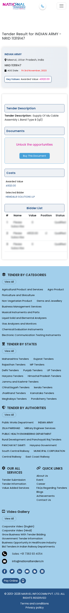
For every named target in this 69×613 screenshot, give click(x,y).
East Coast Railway (38, 456)
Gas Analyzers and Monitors (19, 323)
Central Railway (11, 456)
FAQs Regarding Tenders (52, 488)
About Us (42, 475)
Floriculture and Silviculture (18, 295)
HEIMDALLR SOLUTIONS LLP (20, 196)
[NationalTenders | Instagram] (42, 571)
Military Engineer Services (40, 428)
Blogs (40, 492)
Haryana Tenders (12, 376)
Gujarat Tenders (43, 359)
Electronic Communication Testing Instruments (31, 335)
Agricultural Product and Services (22, 289)
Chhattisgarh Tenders (15, 387)
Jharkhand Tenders (14, 393)
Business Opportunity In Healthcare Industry (29, 542)
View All (9, 281)
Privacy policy (34, 607)
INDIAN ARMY (45, 422)
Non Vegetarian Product (17, 301)
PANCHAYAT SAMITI (13, 445)
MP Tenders (37, 364)
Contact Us (44, 500)
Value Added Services (15, 488)
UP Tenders (54, 370)
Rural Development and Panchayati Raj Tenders (31, 439)
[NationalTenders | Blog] (34, 571)
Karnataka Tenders (42, 393)
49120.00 (11, 185)
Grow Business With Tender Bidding (24, 534)
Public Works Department (18, 422)
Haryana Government (43, 445)
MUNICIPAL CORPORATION (49, 451)
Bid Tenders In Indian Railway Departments (28, 546)
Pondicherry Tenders (44, 399)
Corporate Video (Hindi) (17, 530)
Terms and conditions (34, 603)
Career (41, 484)
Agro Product (56, 289)
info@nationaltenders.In (28, 561)
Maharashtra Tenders (15, 359)
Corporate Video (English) (18, 526)
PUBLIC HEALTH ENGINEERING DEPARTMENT (26, 434)
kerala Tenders (43, 387)
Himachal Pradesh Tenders (44, 376)
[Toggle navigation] (61, 6)
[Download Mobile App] (23, 580)
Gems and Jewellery (49, 301)
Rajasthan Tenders (13, 364)
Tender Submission (14, 480)
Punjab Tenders (33, 370)
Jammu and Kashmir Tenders (20, 381)
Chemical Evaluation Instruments (22, 329)
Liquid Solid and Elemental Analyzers (24, 318)
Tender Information (14, 484)
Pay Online (11, 581)
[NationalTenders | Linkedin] (19, 571)
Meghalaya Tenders (14, 399)
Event (40, 480)
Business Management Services (22, 306)
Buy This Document (34, 155)
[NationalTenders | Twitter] (12, 571)
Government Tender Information (22, 538)
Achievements (46, 496)
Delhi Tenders (10, 370)
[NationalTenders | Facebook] (4, 571)
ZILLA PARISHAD (11, 428)
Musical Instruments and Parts (21, 312)
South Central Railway (15, 451)
